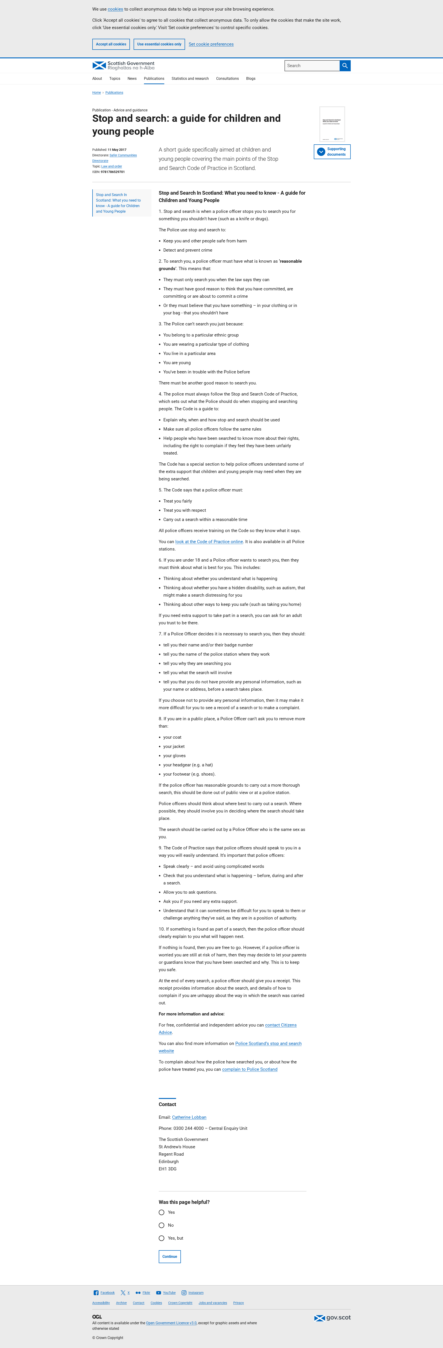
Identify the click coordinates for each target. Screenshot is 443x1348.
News (132, 78)
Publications (154, 78)
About (97, 78)
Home (96, 92)
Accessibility (101, 1303)
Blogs (250, 78)
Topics (114, 78)
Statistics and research (190, 78)
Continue (169, 1256)
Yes (171, 1212)
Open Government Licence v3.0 (171, 1323)
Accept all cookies (111, 44)
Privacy (238, 1303)
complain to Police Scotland (250, 1069)
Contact (138, 1303)
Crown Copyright (180, 1303)
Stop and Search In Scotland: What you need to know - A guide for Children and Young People (118, 203)
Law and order (111, 166)
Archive (121, 1303)
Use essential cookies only (159, 44)
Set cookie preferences (211, 44)
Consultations (227, 78)
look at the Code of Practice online (209, 541)
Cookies (156, 1303)
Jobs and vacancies (213, 1303)
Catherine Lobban (189, 1117)
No (171, 1225)
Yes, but (175, 1238)
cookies (115, 9)
